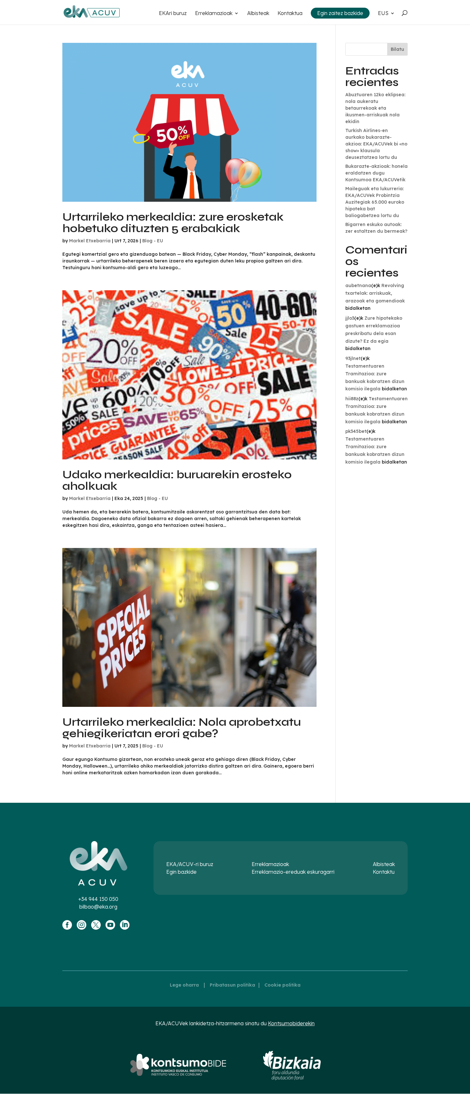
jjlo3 (349, 318)
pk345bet (355, 431)
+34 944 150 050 (98, 899)
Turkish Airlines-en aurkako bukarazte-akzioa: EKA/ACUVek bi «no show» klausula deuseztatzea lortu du (376, 144)
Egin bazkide (181, 872)
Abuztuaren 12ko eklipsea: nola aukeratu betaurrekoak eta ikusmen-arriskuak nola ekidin (375, 108)
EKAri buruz (173, 13)
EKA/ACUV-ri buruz (189, 864)
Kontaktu (384, 872)
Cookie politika (282, 985)
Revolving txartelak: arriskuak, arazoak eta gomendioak (375, 293)
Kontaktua (290, 13)
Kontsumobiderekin (291, 1023)
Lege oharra (184, 985)
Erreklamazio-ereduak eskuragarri (293, 872)
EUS (383, 13)
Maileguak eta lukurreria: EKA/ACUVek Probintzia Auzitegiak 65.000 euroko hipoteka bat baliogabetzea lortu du (374, 202)
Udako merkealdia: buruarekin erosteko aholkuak (177, 480)
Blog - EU (152, 241)
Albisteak (258, 13)
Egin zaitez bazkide (340, 13)
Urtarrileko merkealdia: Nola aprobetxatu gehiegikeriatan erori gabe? (181, 727)
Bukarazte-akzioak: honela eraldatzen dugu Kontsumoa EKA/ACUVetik (376, 173)
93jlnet (353, 358)
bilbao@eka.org (98, 906)
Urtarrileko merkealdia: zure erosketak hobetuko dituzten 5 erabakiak (173, 222)
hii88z (351, 399)
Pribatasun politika (232, 985)
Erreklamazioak (213, 13)
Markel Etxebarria (90, 241)
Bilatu (397, 49)
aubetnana (358, 285)
